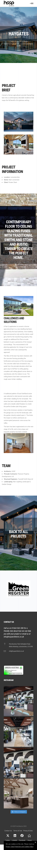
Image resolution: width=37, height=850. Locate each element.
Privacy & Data (28, 831)
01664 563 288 (17, 628)
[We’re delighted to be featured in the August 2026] (18, 732)
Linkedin (14, 840)
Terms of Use (17, 831)
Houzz (30, 840)
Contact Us (8, 831)
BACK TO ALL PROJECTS (18, 534)
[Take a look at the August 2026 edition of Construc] (18, 763)
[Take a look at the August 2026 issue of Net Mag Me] (18, 701)
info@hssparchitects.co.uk (14, 637)
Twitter (7, 840)
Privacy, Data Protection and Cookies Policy (19, 847)
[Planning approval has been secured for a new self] (18, 793)
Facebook (22, 840)
